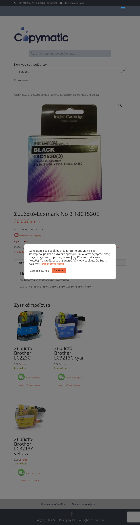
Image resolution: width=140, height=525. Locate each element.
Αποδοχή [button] (58, 270)
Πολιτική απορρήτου (51, 264)
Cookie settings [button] (39, 270)
